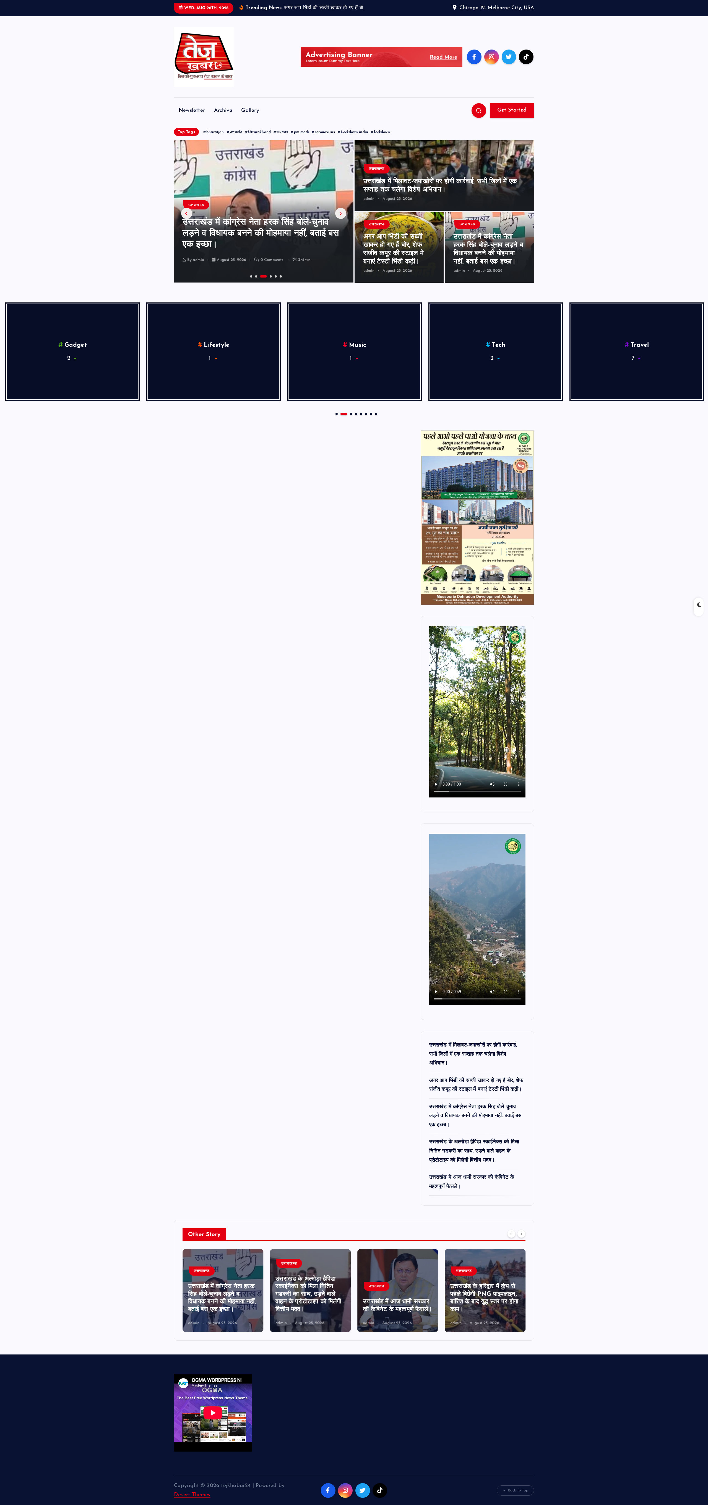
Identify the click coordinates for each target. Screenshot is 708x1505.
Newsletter (192, 118)
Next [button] (340, 221)
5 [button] (275, 284)
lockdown (382, 141)
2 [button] (255, 284)
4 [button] (265, 284)
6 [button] (280, 284)
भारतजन (282, 141)
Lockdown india (354, 141)
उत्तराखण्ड (196, 213)
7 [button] (370, 421)
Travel (216, 353)
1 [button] (250, 284)
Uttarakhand (259, 141)
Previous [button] (186, 221)
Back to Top (518, 1499)
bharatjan (215, 141)
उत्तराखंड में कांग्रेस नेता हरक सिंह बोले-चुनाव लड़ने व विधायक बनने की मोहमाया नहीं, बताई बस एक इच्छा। (475, 1124)
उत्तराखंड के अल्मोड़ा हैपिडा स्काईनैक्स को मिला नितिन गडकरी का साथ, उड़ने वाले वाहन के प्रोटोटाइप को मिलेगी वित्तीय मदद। (258, 241)
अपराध (639, 353)
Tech (75, 353)
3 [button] (260, 284)
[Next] (521, 1242)
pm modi (301, 141)
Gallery (250, 118)
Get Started (512, 118)
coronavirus (325, 141)
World (357, 353)
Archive (223, 118)
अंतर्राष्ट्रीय (498, 353)
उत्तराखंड (236, 141)
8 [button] (375, 421)
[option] (263, 220)
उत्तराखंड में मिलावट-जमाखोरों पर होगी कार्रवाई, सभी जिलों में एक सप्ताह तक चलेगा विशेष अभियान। (473, 1062)
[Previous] (511, 1242)
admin (198, 268)
